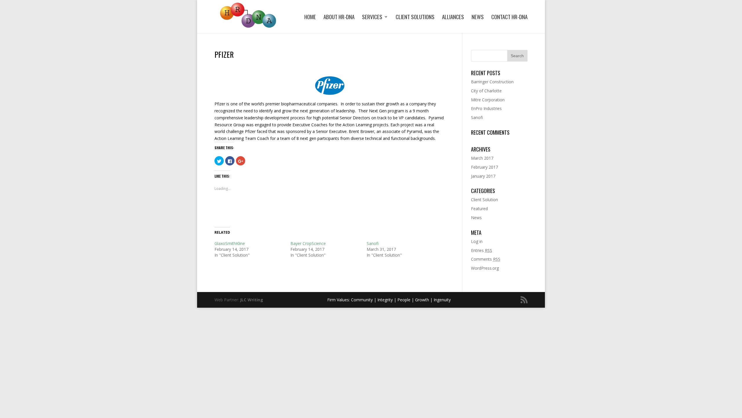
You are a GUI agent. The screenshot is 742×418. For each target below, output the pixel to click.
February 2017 (484, 167)
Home (310, 18)
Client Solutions (415, 18)
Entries (481, 250)
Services (372, 18)
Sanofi (373, 243)
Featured (479, 208)
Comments (485, 259)
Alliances (453, 18)
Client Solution (484, 199)
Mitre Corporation (488, 99)
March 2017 (482, 158)
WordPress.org (485, 268)
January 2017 (483, 176)
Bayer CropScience (308, 243)
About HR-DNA (338, 18)
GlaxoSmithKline (229, 243)
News (478, 18)
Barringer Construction (492, 81)
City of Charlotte (486, 90)
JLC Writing (251, 299)
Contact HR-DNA (509, 18)
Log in (477, 241)
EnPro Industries (486, 108)
